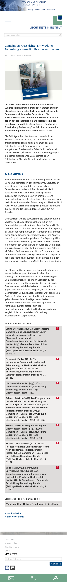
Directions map (12, 547)
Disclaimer (9, 539)
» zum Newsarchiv (14, 516)
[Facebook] (7, 568)
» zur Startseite (13, 513)
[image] (46, 21)
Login (7, 550)
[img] (57, 328)
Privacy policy (11, 543)
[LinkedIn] (12, 568)
